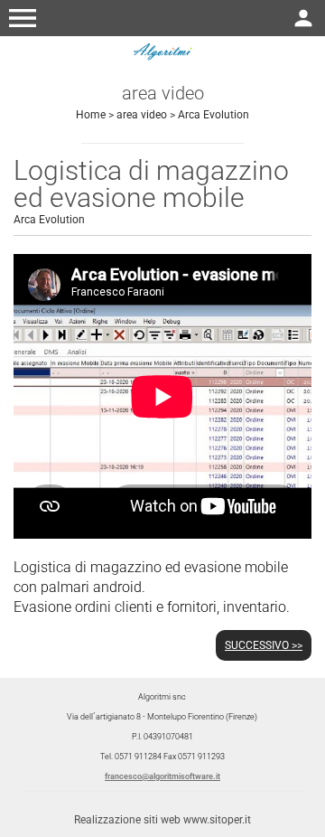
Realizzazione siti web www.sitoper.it (162, 819)
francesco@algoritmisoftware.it (162, 776)
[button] (23, 18)
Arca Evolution (213, 114)
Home (91, 114)
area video (141, 114)
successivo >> (263, 645)
